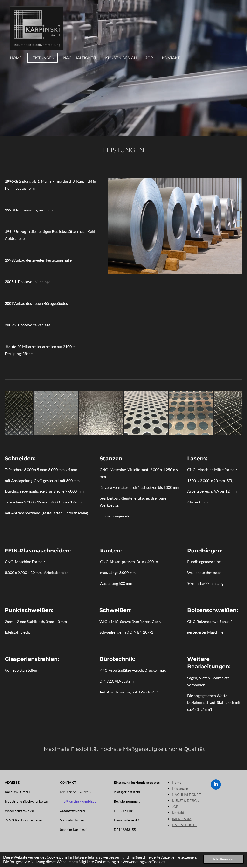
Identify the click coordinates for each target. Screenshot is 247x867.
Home (176, 782)
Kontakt (178, 813)
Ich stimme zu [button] (223, 859)
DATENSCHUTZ (184, 825)
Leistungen (180, 788)
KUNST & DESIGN (185, 800)
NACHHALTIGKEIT (186, 794)
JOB (175, 806)
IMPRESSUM (181, 819)
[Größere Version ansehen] (175, 226)
